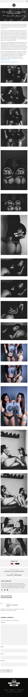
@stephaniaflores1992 (17, 58)
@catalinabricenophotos (6, 58)
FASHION (22, 15)
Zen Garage (7, 15)
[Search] (27, 1)
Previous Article (14, 569)
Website (3, 660)
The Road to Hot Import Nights (14, 571)
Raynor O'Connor (12, 605)
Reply (8, 606)
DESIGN (17, 15)
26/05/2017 (9, 603)
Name (2, 646)
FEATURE (8, 16)
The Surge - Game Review (14, 575)
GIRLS (12, 16)
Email (2, 653)
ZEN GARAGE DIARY (18, 16)
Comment (3, 622)
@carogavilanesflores (5, 59)
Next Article (14, 573)
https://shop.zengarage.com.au (11, 62)
